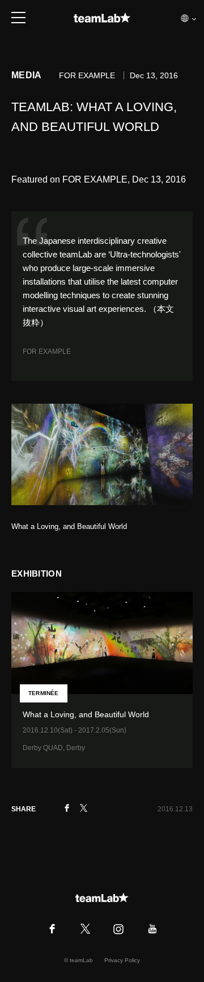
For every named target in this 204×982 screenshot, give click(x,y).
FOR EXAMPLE (47, 351)
